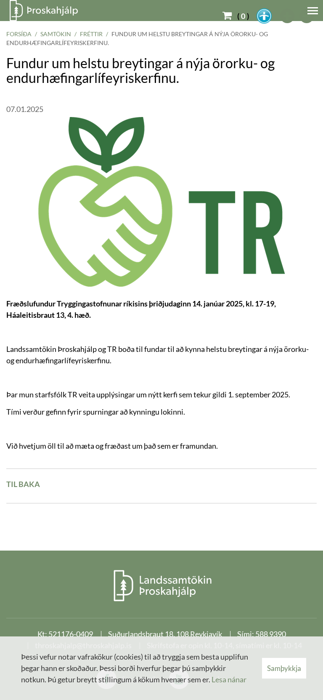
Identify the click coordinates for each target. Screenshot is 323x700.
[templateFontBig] (287, 16)
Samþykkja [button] (284, 668)
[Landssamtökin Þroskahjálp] (161, 585)
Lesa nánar (229, 679)
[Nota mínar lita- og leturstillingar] (264, 16)
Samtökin (55, 33)
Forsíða (19, 33)
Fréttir (91, 33)
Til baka (23, 484)
